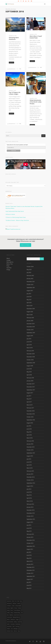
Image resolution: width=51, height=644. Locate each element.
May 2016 (29, 432)
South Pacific (9, 626)
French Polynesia (17, 610)
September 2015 (31, 453)
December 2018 (30, 353)
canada (18, 603)
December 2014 (30, 477)
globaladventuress (11, 68)
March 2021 (30, 305)
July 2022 (29, 272)
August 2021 (30, 290)
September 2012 (31, 546)
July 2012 (29, 552)
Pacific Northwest (10, 621)
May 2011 (29, 588)
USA (11, 628)
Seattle (8, 624)
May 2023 (29, 269)
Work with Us (10, 262)
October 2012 (30, 543)
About (8, 258)
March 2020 (30, 314)
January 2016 (30, 444)
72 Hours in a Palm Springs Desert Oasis (16, 217)
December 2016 (30, 411)
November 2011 (31, 570)
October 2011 (30, 573)
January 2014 (30, 507)
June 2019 (29, 341)
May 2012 (29, 558)
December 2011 (30, 567)
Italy (7, 614)
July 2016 (29, 426)
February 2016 (30, 441)
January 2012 (30, 564)
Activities (10, 19)
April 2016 (29, 435)
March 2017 (30, 405)
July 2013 (29, 525)
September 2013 (31, 519)
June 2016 (29, 429)
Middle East (13, 619)
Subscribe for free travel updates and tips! (17, 144)
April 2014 (29, 498)
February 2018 (30, 378)
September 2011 (31, 576)
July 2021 (29, 293)
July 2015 (29, 459)
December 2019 (30, 323)
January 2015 (30, 474)
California (14, 603)
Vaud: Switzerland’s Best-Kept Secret (15, 211)
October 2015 (30, 450)
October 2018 (30, 360)
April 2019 (29, 344)
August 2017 (30, 393)
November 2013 (31, 513)
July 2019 (29, 338)
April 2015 (29, 465)
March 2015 (30, 468)
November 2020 (31, 308)
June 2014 (29, 492)
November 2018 (31, 356)
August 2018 (30, 365)
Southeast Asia (17, 624)
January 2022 (30, 278)
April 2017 (29, 402)
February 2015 (30, 471)
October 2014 (30, 480)
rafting (15, 621)
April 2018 (29, 375)
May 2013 (29, 531)
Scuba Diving (20, 621)
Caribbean (9, 605)
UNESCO (8, 628)
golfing (8, 612)
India (22, 612)
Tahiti (13, 626)
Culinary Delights (18, 605)
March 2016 (30, 438)
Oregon (17, 619)
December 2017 (30, 384)
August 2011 (30, 579)
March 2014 (30, 501)
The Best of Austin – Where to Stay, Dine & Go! (17, 220)
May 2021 (29, 299)
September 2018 (31, 362)
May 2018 (29, 372)
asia (18, 601)
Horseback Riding (17, 612)
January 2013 (30, 537)
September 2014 (31, 483)
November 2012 (31, 540)
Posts (30, 19)
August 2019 (30, 335)
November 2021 (31, 281)
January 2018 (30, 381)
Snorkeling (12, 624)
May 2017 (29, 399)
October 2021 (30, 284)
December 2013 (30, 510)
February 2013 (30, 534)
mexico (8, 619)
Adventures (9, 601)
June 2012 (29, 555)
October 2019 (30, 329)
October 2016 (30, 417)
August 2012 (30, 549)
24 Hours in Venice (10, 214)
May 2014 (29, 495)
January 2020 (30, 320)
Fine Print (9, 268)
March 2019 (30, 347)
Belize (21, 601)
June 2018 (29, 369)
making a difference (16, 617)
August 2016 (30, 423)
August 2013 (30, 522)
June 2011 (29, 585)
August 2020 (30, 311)
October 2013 (30, 516)
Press (8, 266)
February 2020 (30, 317)
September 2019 (31, 332)
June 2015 (29, 462)
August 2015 (30, 456)
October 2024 (30, 266)
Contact (8, 260)
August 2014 (30, 486)
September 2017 (31, 390)
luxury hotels (9, 617)
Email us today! (25, 245)
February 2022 (30, 275)
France (11, 610)
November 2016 (31, 414)
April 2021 (29, 302)
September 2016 (31, 420)
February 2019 (30, 350)
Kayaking (11, 614)
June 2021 (29, 296)
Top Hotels (17, 626)
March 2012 (30, 561)
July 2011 (29, 582)
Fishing (8, 610)
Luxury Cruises (16, 614)
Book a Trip (9, 264)
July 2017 (29, 396)
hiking (12, 612)
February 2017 (30, 408)
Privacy (8, 269)
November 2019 (31, 326)
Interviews (31, 74)
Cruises (13, 605)
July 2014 (29, 489)
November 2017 (31, 387)
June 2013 (29, 528)
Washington (16, 628)
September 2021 (31, 287)
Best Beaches (9, 603)
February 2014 (30, 504)
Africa (13, 601)
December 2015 (30, 447)
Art (15, 601)
